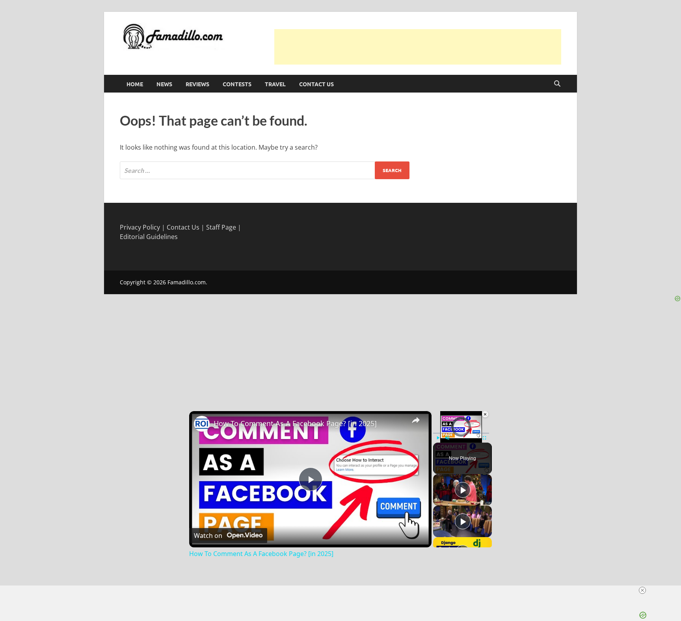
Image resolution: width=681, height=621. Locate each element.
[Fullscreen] (484, 438)
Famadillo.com (186, 282)
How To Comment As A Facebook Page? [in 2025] (295, 423)
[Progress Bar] (461, 432)
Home (135, 83)
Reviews (197, 83)
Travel (275, 83)
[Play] (438, 438)
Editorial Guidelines (149, 236)
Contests (237, 83)
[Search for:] (264, 170)
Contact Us (316, 83)
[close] (642, 590)
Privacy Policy (140, 227)
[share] (416, 420)
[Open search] (557, 84)
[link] (202, 424)
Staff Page (221, 227)
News (164, 83)
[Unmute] (447, 438)
